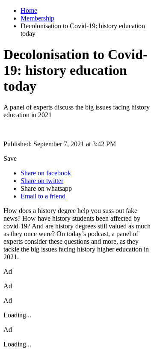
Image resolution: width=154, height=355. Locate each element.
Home (29, 10)
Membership (37, 18)
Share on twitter (42, 180)
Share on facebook (46, 173)
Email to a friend (43, 196)
